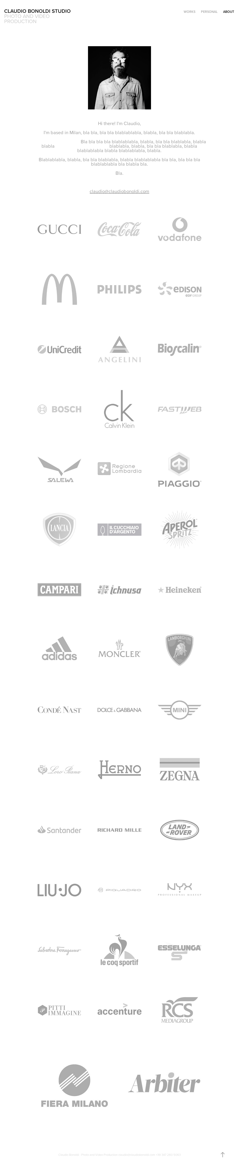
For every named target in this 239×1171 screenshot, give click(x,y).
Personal (209, 11)
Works (189, 11)
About (228, 11)
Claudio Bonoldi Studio (37, 11)
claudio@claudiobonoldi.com (119, 191)
